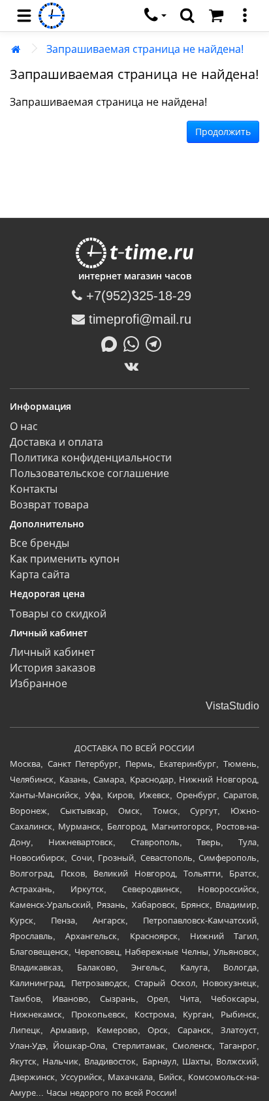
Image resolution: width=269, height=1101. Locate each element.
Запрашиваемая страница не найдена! (145, 49)
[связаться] (155, 15)
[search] (187, 15)
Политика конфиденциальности (91, 457)
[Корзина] (216, 15)
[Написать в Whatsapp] (134, 342)
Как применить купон (64, 559)
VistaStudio (232, 705)
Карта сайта (40, 574)
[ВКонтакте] (135, 366)
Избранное (38, 683)
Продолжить (223, 132)
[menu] (24, 15)
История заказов (52, 668)
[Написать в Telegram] (157, 342)
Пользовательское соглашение (89, 473)
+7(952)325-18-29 (136, 295)
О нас (24, 426)
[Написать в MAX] (112, 342)
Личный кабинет (52, 652)
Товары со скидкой (58, 613)
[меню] (244, 15)
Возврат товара (49, 504)
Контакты (33, 489)
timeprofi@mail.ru (138, 319)
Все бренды (39, 543)
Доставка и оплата (56, 442)
